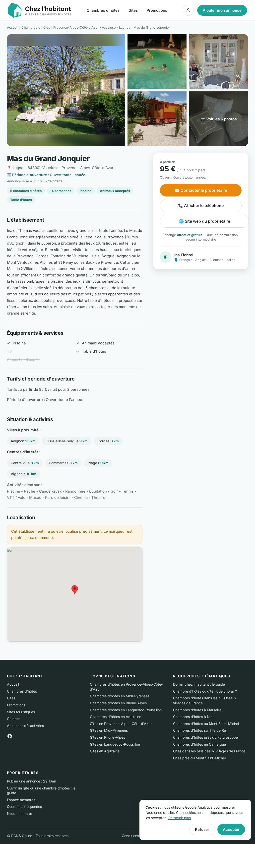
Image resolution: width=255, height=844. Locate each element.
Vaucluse (109, 27)
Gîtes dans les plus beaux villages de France (209, 751)
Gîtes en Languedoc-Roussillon (115, 744)
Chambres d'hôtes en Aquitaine (115, 716)
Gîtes (133, 10)
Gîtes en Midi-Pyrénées (109, 730)
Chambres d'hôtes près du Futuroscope (205, 737)
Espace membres (21, 800)
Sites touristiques (21, 712)
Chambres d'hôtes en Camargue (199, 744)
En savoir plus (179, 818)
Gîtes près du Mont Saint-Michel (199, 758)
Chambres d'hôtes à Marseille (197, 710)
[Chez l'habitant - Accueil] (39, 10)
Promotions (157, 10)
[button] (74, 589)
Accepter (231, 829)
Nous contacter (19, 813)
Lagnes (124, 27)
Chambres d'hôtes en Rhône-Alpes (118, 703)
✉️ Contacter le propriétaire (201, 190)
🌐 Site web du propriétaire (204, 221)
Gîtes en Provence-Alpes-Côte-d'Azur (121, 723)
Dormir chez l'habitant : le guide (199, 684)
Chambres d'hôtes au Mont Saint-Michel (206, 723)
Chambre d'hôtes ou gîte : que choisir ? (205, 691)
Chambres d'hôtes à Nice (193, 716)
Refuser (202, 829)
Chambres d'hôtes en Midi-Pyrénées (119, 696)
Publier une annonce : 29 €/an (31, 781)
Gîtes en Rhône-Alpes (107, 737)
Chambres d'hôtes (103, 10)
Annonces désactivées (25, 725)
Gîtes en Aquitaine (105, 751)
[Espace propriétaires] (188, 10)
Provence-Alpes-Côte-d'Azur (76, 27)
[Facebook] (9, 736)
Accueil (12, 27)
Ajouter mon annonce (222, 10)
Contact (13, 718)
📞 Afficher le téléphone (201, 205)
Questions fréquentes (24, 806)
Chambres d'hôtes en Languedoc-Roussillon (126, 710)
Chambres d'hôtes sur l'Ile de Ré (199, 730)
